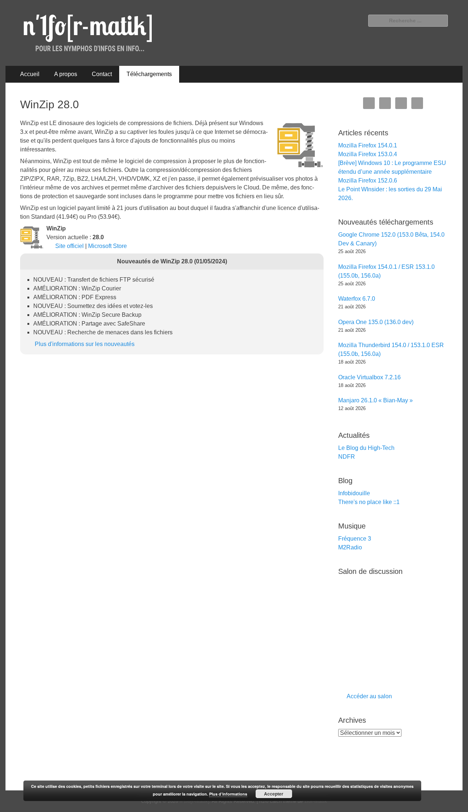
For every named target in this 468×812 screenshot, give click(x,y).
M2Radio (350, 547)
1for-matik (315, 801)
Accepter (273, 793)
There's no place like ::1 (369, 502)
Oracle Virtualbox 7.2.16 (369, 377)
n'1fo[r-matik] (194, 801)
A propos (65, 74)
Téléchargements (149, 74)
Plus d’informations (228, 794)
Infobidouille (354, 493)
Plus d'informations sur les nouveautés (85, 344)
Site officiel (69, 246)
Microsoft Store (107, 246)
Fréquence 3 (354, 538)
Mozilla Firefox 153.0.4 (367, 154)
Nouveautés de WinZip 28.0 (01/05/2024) (172, 261)
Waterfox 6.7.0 (356, 299)
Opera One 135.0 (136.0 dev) (376, 322)
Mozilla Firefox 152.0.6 (367, 180)
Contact (102, 74)
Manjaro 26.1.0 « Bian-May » (375, 400)
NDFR (346, 457)
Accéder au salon (369, 696)
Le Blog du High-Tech (366, 448)
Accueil (29, 74)
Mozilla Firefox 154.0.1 (367, 145)
